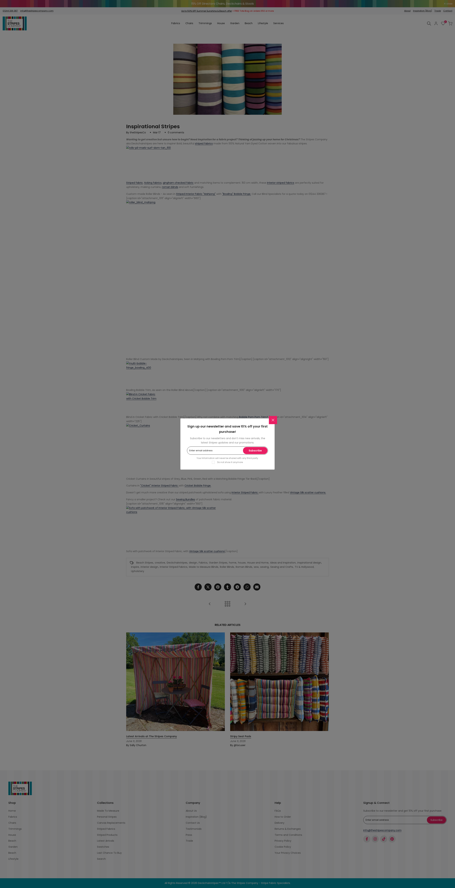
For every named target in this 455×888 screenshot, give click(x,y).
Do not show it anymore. (230, 462)
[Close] (273, 420)
